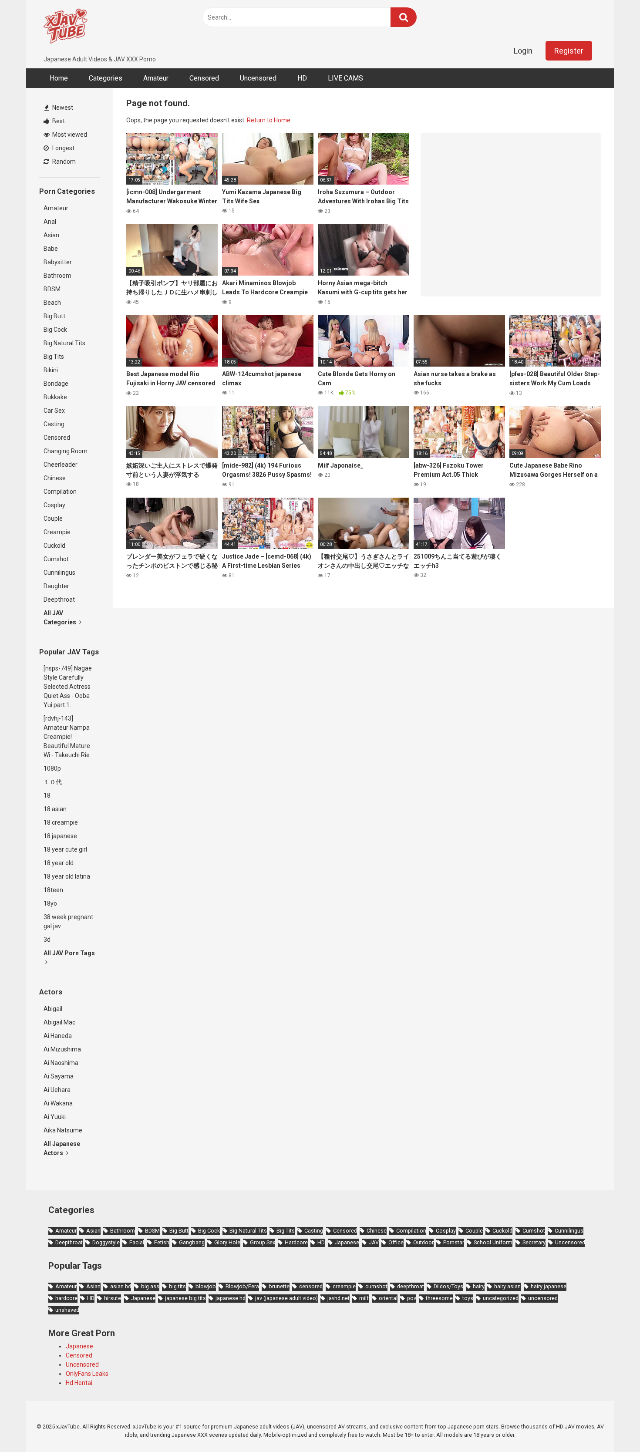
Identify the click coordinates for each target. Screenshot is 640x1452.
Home (59, 78)
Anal (50, 221)
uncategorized (501, 1298)
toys (467, 1298)
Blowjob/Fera (242, 1286)
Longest (62, 148)
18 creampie (61, 822)
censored (311, 1286)
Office (396, 1242)
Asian (51, 235)
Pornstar (453, 1242)
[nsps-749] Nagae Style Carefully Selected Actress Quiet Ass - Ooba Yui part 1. (68, 686)
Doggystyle (106, 1242)
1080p (52, 768)
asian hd (120, 1286)
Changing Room (66, 451)
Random (63, 161)
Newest (62, 107)
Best (58, 121)
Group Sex (262, 1242)
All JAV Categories (60, 618)
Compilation (60, 491)
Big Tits (54, 356)
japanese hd (231, 1298)
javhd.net (338, 1298)
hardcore (66, 1298)
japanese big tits (185, 1298)
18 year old (59, 862)
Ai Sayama (59, 1076)
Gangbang (192, 1242)
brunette (279, 1286)
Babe (51, 248)
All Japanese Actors (62, 1148)
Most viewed (69, 134)
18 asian (55, 808)
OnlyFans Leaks (87, 1373)
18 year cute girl (65, 849)
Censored (204, 78)
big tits (177, 1286)
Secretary (534, 1242)
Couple (53, 518)
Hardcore (296, 1242)
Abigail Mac (59, 1022)
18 (47, 795)
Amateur (155, 78)
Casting (54, 424)
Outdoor (423, 1242)
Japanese (347, 1242)
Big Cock (55, 329)
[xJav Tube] (65, 27)
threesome (439, 1298)
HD (302, 78)
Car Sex (54, 410)
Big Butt (54, 316)
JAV (374, 1242)
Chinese (55, 478)
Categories (105, 78)
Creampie (57, 532)
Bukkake (55, 397)
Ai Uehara (57, 1089)
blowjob (205, 1286)
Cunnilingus (59, 572)
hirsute (112, 1298)
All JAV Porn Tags (69, 953)
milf (364, 1298)
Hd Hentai (79, 1382)
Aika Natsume (63, 1130)
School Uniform (493, 1242)
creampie (344, 1286)
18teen (53, 889)
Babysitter (58, 262)
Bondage (56, 383)
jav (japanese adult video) (286, 1298)
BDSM (52, 289)
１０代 (53, 781)
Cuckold (54, 545)
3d (47, 939)
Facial (136, 1242)
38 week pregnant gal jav (68, 921)
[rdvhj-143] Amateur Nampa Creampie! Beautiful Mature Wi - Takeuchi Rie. (67, 736)
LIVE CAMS (345, 78)
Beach (52, 302)
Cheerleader (60, 464)
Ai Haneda (58, 1035)
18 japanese (60, 835)
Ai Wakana (58, 1103)
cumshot (376, 1286)
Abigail (53, 1008)
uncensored (543, 1298)
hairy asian (507, 1286)
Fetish (161, 1242)
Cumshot (56, 559)
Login (523, 50)
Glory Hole (227, 1242)
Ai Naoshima (61, 1062)
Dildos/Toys (448, 1286)
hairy (479, 1286)
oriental (388, 1298)
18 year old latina (67, 876)
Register (568, 50)
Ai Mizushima (62, 1049)
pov (411, 1298)
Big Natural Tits (64, 343)
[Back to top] (611, 1426)
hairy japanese (548, 1286)
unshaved (67, 1310)
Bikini (51, 370)
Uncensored (258, 78)
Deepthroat (59, 599)
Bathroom (57, 275)
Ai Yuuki (55, 1116)
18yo (50, 903)
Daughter (56, 586)
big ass (150, 1286)
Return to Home (268, 120)
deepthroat (410, 1286)
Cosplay (54, 505)
